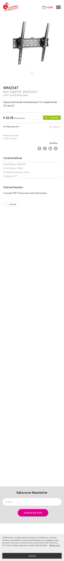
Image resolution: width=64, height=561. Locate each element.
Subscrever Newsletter (32, 492)
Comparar (56, 127)
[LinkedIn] (50, 148)
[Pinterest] (56, 148)
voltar (12, 204)
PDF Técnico (11, 138)
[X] (45, 148)
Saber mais (54, 545)
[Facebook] (39, 148)
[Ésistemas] (10, 7)
